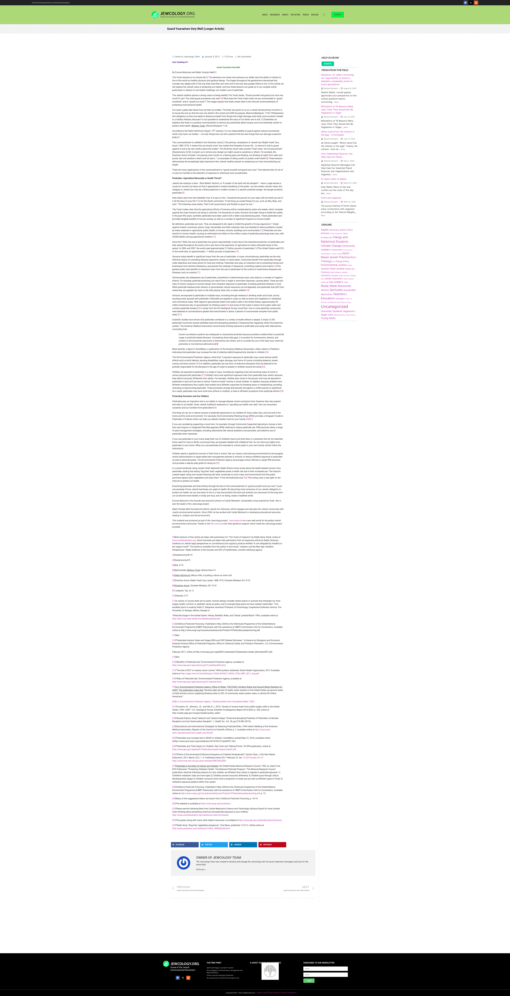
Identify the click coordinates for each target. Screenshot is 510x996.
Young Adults (328, 318)
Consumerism (347, 250)
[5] (262, 119)
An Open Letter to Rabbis (334, 179)
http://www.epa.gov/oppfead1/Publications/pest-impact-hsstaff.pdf (204, 749)
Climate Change (331, 245)
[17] (198, 272)
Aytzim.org (261, 993)
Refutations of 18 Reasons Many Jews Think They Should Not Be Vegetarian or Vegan (337, 109)
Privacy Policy (273, 993)
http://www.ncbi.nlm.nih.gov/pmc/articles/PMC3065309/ (199, 761)
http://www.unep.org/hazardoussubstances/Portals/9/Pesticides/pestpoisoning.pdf (220, 793)
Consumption (326, 254)
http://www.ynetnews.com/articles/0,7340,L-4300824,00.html (201, 828)
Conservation (337, 250)
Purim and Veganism (331, 197)
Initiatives (295, 15)
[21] (180, 314)
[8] (267, 158)
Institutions (326, 275)
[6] (178, 137)
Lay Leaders (336, 281)
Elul (334, 261)
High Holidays (335, 272)
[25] (198, 363)
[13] (214, 237)
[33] (245, 477)
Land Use (324, 282)
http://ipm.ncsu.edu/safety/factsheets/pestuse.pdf (196, 618)
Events (285, 15)
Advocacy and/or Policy (341, 230)
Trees (347, 299)
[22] (239, 323)
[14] (256, 248)
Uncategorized (334, 306)
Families (325, 269)
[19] (227, 305)
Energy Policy (342, 261)
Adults (325, 229)
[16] (275, 266)
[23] (174, 726)
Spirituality (336, 289)
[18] (247, 290)
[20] (199, 308)
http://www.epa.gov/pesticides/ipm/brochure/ (260, 820)
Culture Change (336, 254)
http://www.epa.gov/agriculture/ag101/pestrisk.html (197, 682)
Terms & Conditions (289, 993)
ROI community (218, 523)
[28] (281, 391)
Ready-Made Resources (336, 285)
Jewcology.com (236, 520)
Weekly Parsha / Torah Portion (344, 315)
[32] (217, 463)
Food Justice (337, 268)
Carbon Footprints (336, 233)
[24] (267, 352)
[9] (183, 193)
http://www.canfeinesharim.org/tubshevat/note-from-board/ (200, 815)
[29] (214, 407)
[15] (237, 251)
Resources (275, 15)
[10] (198, 201)
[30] (247, 419)
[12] (261, 230)
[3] (179, 98)
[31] (251, 419)
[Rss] (476, 3)
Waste (330, 315)
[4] (222, 98)
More (336, 102)
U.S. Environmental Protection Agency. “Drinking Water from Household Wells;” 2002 (215, 701)
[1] (215, 72)
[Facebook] (466, 3)
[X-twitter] (471, 3)
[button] (324, 14)
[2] (207, 77)
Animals (325, 233)
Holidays (344, 272)
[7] (224, 142)
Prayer (346, 282)
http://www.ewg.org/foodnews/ (216, 803)
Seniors (325, 290)
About (265, 15)
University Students (331, 311)
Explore (314, 15)
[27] (203, 375)
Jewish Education (334, 278)
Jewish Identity (348, 279)
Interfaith (334, 276)
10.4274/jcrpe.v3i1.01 (253, 757)
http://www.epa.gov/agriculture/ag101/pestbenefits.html (199, 665)
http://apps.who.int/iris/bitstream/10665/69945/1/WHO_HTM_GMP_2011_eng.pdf (220, 673)
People (306, 15)
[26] (263, 367)
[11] (272, 224)
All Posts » (201, 870)
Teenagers (340, 298)
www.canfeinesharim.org (184, 540)
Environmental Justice (333, 264)
